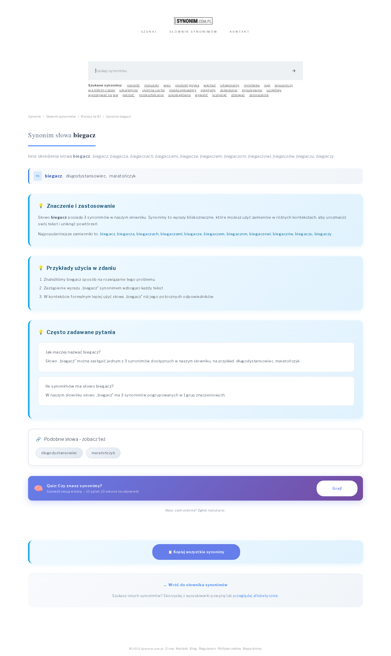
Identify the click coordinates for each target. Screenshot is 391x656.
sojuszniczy (284, 85)
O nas (169, 649)
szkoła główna (179, 95)
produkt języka (187, 85)
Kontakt (182, 649)
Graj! (337, 488)
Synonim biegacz (118, 116)
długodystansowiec (86, 176)
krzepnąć (219, 95)
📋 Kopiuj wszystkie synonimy (196, 552)
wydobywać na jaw (103, 95)
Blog (193, 649)
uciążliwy (274, 90)
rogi (267, 85)
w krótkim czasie (101, 90)
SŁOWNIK (193, 31)
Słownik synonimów (61, 116)
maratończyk (122, 176)
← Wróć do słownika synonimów (195, 584)
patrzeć (129, 95)
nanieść (133, 85)
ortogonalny (230, 85)
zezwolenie (229, 90)
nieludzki (151, 85)
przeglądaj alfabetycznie (255, 596)
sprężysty (208, 90)
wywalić (201, 95)
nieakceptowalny (183, 90)
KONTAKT (240, 31)
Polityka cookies (229, 649)
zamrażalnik (259, 95)
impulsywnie (252, 90)
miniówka (252, 85)
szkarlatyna (128, 90)
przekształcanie (151, 95)
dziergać (238, 95)
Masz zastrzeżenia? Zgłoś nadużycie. (195, 510)
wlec (167, 85)
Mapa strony (252, 649)
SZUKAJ (149, 31)
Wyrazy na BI (91, 116)
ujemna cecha (153, 90)
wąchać (210, 85)
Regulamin (207, 649)
